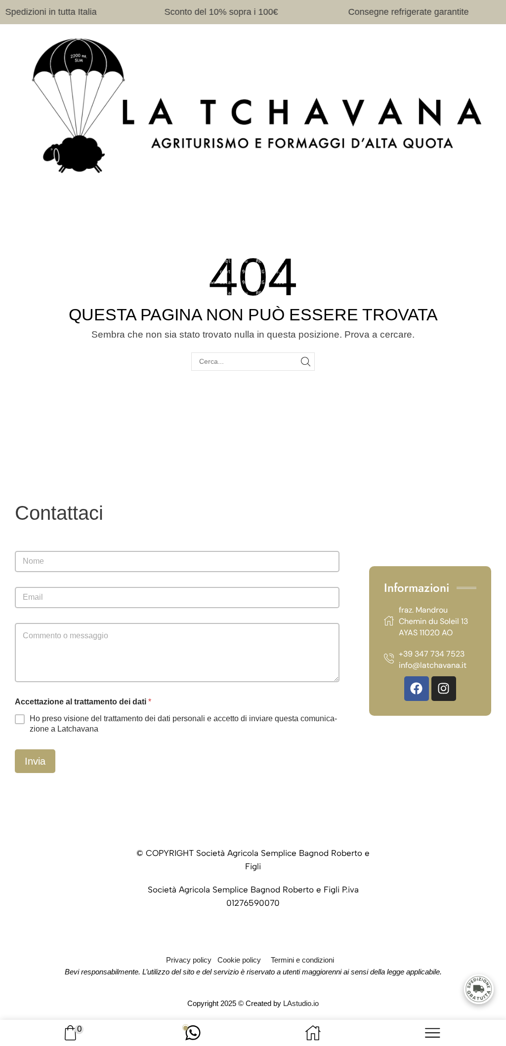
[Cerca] (305, 361)
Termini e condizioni (302, 960)
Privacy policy (188, 960)
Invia (35, 761)
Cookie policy (239, 960)
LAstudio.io (301, 1003)
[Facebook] (416, 688)
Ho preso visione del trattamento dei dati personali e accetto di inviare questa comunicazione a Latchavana (183, 723)
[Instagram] (443, 688)
